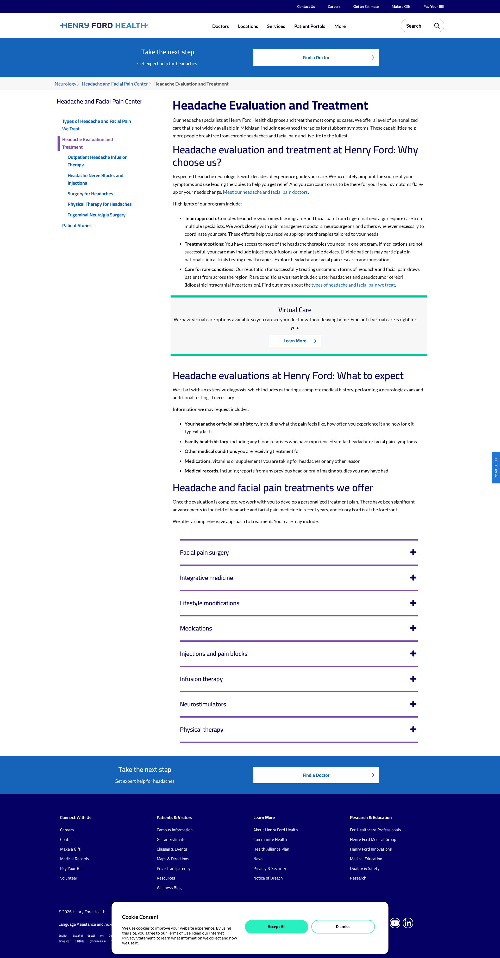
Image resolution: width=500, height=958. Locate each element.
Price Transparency (173, 868)
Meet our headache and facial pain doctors (265, 192)
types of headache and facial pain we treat (353, 285)
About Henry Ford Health (275, 830)
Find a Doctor (316, 57)
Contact (67, 839)
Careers (334, 6)
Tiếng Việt (65, 941)
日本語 (79, 941)
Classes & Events (172, 849)
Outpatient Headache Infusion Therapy (98, 161)
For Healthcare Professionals (375, 830)
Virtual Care (294, 309)
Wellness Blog (169, 888)
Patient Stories (77, 225)
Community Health (270, 839)
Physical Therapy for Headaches (100, 204)
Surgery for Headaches (90, 194)
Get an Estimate (366, 6)
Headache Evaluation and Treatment (87, 143)
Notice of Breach (268, 878)
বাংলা (101, 935)
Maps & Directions (173, 859)
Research (358, 878)
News (258, 859)
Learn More (295, 340)
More (340, 26)
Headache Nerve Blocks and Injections (95, 179)
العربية (91, 935)
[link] (123, 25)
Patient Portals (309, 26)
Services (276, 26)
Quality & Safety (364, 868)
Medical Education (366, 859)
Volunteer (68, 878)
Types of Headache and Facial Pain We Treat (96, 125)
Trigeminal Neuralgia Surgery (97, 215)
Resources (166, 878)
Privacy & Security (269, 868)
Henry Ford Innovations (371, 849)
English (63, 935)
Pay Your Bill (433, 6)
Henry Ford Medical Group (373, 839)
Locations (248, 26)
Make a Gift (401, 6)
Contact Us (306, 6)
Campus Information (175, 830)
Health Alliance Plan (271, 849)
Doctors (220, 26)
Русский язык (97, 941)
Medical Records (74, 859)
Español (78, 935)
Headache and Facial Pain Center (115, 83)
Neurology (65, 83)
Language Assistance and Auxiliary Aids (94, 924)
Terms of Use (179, 932)
